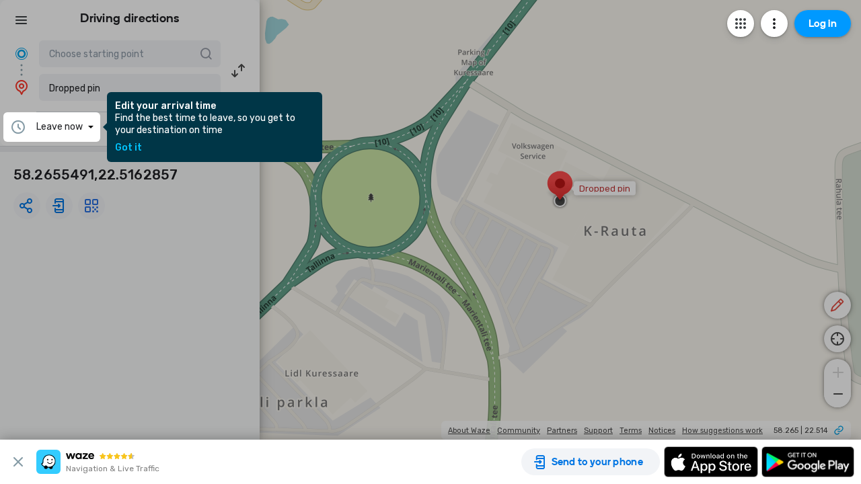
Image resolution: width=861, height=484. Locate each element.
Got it (128, 148)
